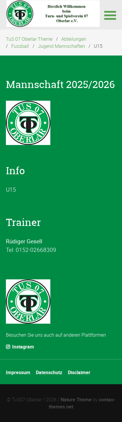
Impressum (18, 372)
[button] (110, 15)
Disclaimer (79, 372)
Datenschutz (49, 372)
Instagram (22, 346)
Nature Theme (76, 399)
